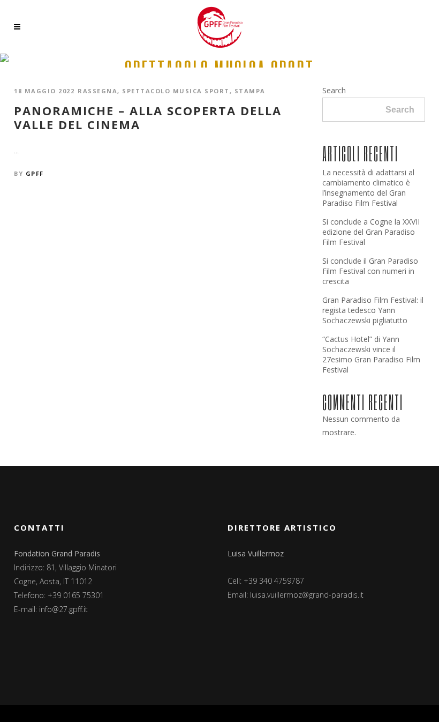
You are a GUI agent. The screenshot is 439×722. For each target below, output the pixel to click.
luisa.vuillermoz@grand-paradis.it (307, 595)
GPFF (35, 173)
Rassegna (97, 91)
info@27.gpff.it (63, 609)
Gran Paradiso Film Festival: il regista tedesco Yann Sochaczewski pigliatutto (372, 310)
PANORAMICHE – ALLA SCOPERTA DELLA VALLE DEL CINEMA (148, 117)
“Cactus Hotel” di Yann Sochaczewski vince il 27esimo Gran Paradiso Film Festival (371, 354)
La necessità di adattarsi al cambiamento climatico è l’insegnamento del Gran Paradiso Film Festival (368, 187)
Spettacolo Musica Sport (176, 91)
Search (334, 90)
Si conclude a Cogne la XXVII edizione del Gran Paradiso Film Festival (371, 232)
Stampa (250, 91)
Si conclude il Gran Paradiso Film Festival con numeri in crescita (370, 271)
